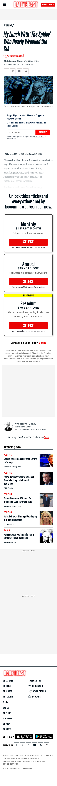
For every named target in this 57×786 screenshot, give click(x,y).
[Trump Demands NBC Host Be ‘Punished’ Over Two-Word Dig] (46, 506)
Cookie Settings (10, 764)
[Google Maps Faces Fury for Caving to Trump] (46, 466)
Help (43, 756)
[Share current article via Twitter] (12, 71)
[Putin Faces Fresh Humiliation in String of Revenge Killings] (46, 542)
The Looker (8, 697)
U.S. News (7, 718)
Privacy (49, 756)
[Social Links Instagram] (28, 746)
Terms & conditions (12, 761)
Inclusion (34, 758)
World (6, 708)
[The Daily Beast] (26, 5)
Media (5, 702)
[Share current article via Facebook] (6, 71)
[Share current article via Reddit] (26, 71)
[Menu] (7, 4)
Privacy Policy (12, 138)
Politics (7, 686)
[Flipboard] (46, 746)
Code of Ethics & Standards (16, 758)
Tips (21, 756)
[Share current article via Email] (19, 71)
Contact (14, 756)
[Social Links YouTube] (34, 746)
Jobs (26, 756)
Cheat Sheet (8, 681)
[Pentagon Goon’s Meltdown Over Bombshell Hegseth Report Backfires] (46, 484)
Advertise (35, 756)
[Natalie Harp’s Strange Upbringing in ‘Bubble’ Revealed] (46, 524)
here (46, 437)
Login (42, 342)
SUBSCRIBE (48, 4)
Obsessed (7, 691)
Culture (7, 713)
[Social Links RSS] (40, 746)
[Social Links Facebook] (16, 746)
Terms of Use (39, 137)
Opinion (6, 724)
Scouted (7, 729)
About (6, 756)
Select (28, 242)
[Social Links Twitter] (22, 746)
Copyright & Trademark (34, 761)
